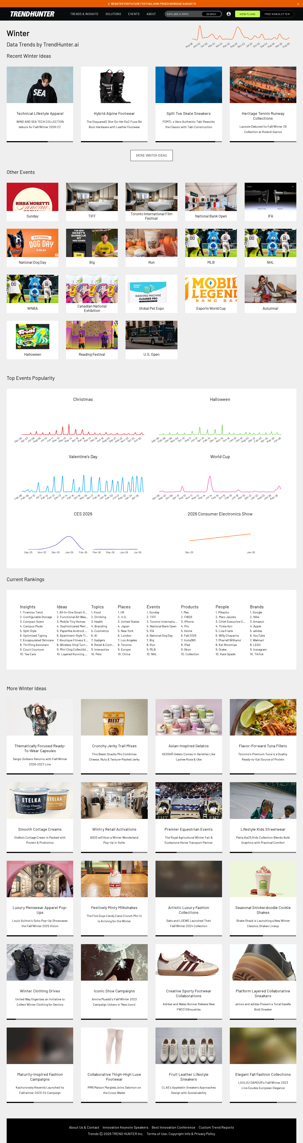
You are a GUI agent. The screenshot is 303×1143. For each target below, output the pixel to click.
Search (211, 13)
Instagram (260, 649)
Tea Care (30, 654)
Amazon (258, 621)
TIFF (153, 617)
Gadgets (99, 640)
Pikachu (223, 612)
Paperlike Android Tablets (77, 631)
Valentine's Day (83, 456)
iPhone (189, 621)
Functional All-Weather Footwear (82, 617)
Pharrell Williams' (229, 640)
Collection (192, 654)
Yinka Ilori (225, 626)
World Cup (220, 456)
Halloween (220, 399)
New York (127, 631)
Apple (257, 626)
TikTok (259, 654)
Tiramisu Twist (33, 612)
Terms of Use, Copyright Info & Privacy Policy (181, 1133)
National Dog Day (161, 635)
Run (152, 645)
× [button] (298, 3)
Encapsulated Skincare (38, 640)
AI (95, 635)
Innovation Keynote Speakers (125, 1127)
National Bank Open (163, 626)
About (151, 14)
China (126, 654)
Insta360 (190, 640)
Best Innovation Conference (173, 1127)
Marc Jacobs (227, 617)
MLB (153, 649)
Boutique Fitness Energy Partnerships (85, 640)
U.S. (124, 617)
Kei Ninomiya (228, 645)
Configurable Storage (37, 617)
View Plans (248, 13)
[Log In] (228, 14)
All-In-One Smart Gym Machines (80, 612)
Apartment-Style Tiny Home (78, 635)
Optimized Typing (35, 635)
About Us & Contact (84, 1127)
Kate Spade (227, 654)
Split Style (29, 631)
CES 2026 (83, 513)
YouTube (259, 635)
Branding (100, 626)
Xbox (187, 649)
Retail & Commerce (107, 645)
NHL (154, 654)
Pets (99, 654)
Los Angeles (129, 640)
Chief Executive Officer (234, 621)
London (126, 635)
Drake (222, 649)
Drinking (100, 617)
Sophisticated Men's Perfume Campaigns (88, 626)
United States (130, 621)
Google (257, 612)
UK (122, 612)
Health (98, 621)
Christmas (83, 399)
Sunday (154, 612)
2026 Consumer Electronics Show (220, 513)
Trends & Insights (84, 14)
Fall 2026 (190, 635)
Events (134, 14)
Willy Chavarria (229, 635)
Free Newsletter (277, 13)
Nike (256, 617)
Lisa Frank (226, 631)
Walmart (258, 640)
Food (97, 612)
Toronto (126, 645)
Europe (126, 649)
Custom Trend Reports (216, 1127)
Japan (125, 626)
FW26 (188, 617)
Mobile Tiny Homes (72, 621)
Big (152, 640)
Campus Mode (33, 626)
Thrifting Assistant (36, 645)
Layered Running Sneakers (79, 654)
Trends (93, 1133)
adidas (257, 631)
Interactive (101, 649)
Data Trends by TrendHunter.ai (43, 44)
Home (188, 631)
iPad (187, 645)
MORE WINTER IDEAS (151, 156)
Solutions (113, 14)
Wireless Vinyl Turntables (77, 645)
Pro (186, 626)
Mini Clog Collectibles (74, 649)
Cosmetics (101, 631)
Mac (186, 612)
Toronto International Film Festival (173, 621)
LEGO (257, 645)
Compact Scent (33, 621)
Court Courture (33, 649)
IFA (152, 631)
